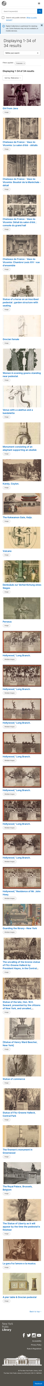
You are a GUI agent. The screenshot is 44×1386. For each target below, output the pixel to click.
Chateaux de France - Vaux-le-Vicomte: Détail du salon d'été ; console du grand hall (19, 222)
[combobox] (19, 11)
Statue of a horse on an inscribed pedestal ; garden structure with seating (21, 302)
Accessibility (36, 1341)
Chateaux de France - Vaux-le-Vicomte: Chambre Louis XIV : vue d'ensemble (21, 262)
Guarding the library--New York (20, 928)
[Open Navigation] (39, 3)
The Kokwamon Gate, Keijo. (17, 517)
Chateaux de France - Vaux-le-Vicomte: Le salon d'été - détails (20, 144)
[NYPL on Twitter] (29, 1335)
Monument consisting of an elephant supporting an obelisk (20, 448)
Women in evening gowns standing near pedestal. (22, 375)
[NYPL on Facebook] (24, 1335)
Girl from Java (10, 108)
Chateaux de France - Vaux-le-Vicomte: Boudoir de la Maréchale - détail (22, 182)
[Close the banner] (41, 25)
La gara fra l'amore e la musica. (19, 1263)
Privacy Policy (36, 1345)
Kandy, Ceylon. (11, 483)
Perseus (7, 621)
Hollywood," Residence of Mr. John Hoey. (22, 893)
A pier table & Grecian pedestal (19, 1297)
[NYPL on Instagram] (34, 1335)
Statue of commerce (14, 1079)
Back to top (35, 1311)
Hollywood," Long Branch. (17, 655)
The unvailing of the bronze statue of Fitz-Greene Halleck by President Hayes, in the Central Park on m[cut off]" (21, 967)
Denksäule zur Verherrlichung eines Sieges (22, 586)
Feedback (38, 1384)
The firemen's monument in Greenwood (17, 1151)
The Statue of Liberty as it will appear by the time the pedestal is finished (21, 1226)
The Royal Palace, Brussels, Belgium (17, 1188)
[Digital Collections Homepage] (4, 3)
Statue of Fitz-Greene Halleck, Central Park (19, 1114)
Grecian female (11, 339)
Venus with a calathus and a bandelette (18, 411)
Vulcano (7, 551)
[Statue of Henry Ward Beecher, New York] (20, 1044)
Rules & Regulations (34, 1349)
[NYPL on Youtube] (39, 1335)
